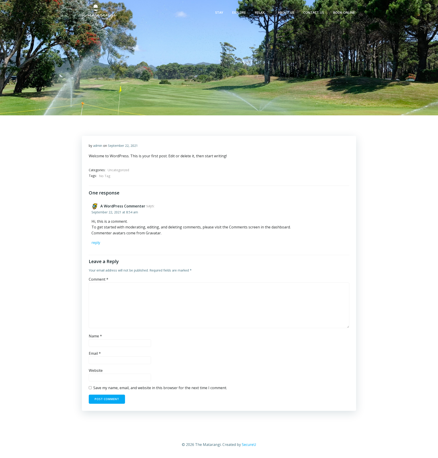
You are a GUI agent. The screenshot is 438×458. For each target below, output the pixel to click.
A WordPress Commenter (122, 206)
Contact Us (313, 12)
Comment (98, 279)
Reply (95, 242)
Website (96, 370)
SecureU (249, 444)
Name (95, 336)
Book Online (344, 12)
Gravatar (153, 232)
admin (97, 145)
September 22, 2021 (123, 145)
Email (95, 353)
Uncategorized (118, 170)
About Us (286, 12)
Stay (219, 12)
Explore (239, 12)
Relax (260, 12)
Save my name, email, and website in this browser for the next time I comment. (160, 387)
